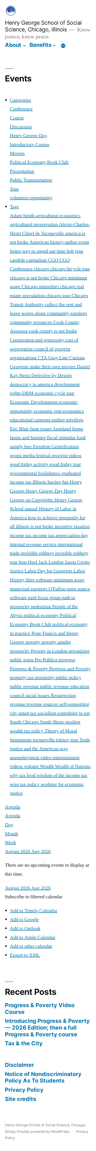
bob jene (75, 251)
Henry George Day (28, 135)
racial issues (38, 695)
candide (18, 260)
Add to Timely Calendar (33, 911)
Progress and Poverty (70, 669)
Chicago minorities (40, 286)
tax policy (34, 731)
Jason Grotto (77, 562)
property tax (22, 677)
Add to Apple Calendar (32, 937)
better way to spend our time (38, 251)
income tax (21, 535)
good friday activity (29, 464)
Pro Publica (46, 660)
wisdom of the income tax (62, 775)
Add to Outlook (25, 928)
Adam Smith (23, 216)
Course (17, 118)
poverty (33, 642)
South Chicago (25, 722)
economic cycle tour (54, 393)
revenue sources (43, 704)
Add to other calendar (31, 946)
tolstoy (63, 740)
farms (77, 429)
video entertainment (59, 757)
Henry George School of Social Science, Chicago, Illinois (43, 26)
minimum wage (69, 580)
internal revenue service (34, 544)
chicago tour (58, 295)
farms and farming (28, 437)
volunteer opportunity (31, 198)
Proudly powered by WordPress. (44, 1131)
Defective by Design (51, 375)
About (13, 45)
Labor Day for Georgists (49, 571)
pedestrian (41, 606)
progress (66, 660)
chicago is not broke (30, 278)
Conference (21, 109)
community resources (31, 322)
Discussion (21, 127)
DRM (28, 393)
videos (17, 766)
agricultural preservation (34, 224)
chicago (42, 269)
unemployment (25, 757)
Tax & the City (24, 1043)
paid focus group (45, 597)
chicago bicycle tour (70, 269)
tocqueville (44, 740)
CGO (53, 260)
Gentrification (65, 446)
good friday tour (65, 464)
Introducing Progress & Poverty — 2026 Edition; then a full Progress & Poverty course (47, 1027)
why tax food (23, 775)
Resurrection (63, 695)
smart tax (28, 713)
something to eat (73, 713)
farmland (62, 429)
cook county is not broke (53, 331)
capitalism (37, 260)
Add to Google (24, 919)
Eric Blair (20, 429)
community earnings (67, 313)
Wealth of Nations (72, 766)
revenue (18, 704)
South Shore (52, 722)
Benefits (40, 45)
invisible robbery (38, 553)
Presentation (22, 171)
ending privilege (67, 420)
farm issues (41, 429)
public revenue (25, 686)
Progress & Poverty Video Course (40, 1008)
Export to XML (25, 955)
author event (77, 242)
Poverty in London (49, 651)
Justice (17, 571)
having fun (59, 482)
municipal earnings (29, 589)
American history (47, 242)
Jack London (51, 562)
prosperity (45, 677)
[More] (63, 45)
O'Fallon (57, 589)
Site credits (20, 1099)
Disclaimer (19, 1064)
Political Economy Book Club (39, 162)
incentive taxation (72, 526)
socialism (47, 713)
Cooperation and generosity (37, 340)
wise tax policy (25, 784)
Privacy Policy (24, 1089)
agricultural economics (58, 216)
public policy (68, 677)
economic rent (48, 411)
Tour (14, 189)
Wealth (47, 766)
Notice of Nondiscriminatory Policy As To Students (43, 1077)
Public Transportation (31, 180)
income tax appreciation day (60, 535)
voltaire (32, 766)
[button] (33, 897)
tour (74, 740)
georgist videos (66, 455)
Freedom (42, 446)
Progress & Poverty (29, 669)
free (28, 446)
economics (73, 411)
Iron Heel (28, 562)
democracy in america (32, 384)
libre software (40, 580)
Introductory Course (29, 144)
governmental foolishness (35, 473)
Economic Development (34, 402)
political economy (41, 615)
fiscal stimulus (62, 437)
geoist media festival (31, 455)
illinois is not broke (35, 526)
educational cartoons (31, 420)
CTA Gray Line (53, 358)
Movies (17, 153)
